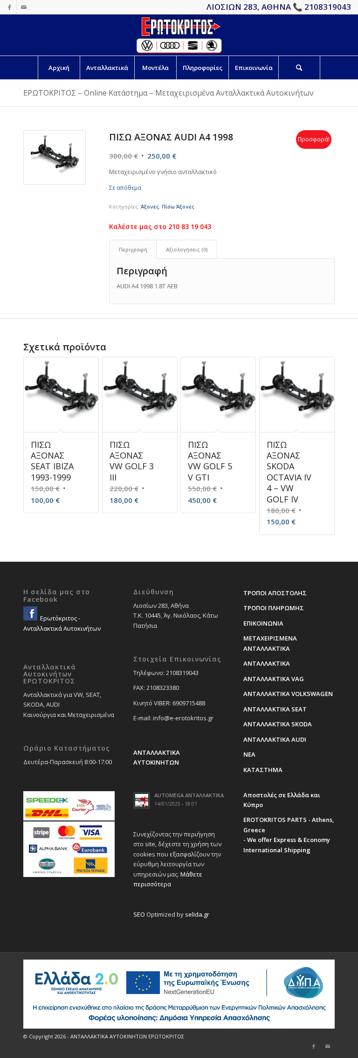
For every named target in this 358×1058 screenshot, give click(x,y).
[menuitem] (59, 67)
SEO (139, 914)
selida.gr (197, 914)
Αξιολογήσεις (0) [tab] (187, 249)
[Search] (299, 67)
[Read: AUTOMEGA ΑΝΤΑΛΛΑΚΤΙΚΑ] (141, 800)
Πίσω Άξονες (178, 206)
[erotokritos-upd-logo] (178, 35)
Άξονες (150, 206)
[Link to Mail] (24, 7)
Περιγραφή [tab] (133, 249)
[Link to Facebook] (9, 7)
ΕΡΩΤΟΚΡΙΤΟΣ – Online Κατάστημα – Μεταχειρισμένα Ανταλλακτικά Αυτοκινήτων (168, 93)
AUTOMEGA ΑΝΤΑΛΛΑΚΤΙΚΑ (189, 795)
